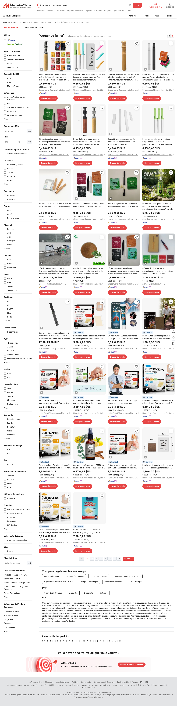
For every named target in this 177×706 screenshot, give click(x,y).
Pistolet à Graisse (11, 615)
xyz (120, 641)
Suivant (127, 558)
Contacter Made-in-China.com (104, 682)
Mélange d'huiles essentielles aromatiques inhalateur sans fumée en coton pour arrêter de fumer (157, 271)
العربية (122, 685)
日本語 (51, 685)
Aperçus (135, 682)
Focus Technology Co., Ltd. (87, 692)
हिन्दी (139, 685)
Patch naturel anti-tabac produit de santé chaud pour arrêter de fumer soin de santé (158, 337)
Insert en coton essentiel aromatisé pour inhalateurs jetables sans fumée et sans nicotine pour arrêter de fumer (89, 77)
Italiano (95, 685)
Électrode (7, 623)
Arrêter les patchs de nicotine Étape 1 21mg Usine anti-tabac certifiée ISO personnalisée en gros (122, 466)
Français (60, 685)
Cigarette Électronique (75, 11)
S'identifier (170, 7)
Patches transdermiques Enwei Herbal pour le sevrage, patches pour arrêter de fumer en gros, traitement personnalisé (54, 531)
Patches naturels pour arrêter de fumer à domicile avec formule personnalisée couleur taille (158, 401)
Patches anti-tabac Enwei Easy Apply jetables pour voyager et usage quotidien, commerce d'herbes (122, 401)
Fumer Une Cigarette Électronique (127, 576)
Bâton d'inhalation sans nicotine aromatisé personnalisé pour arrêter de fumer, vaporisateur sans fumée (88, 142)
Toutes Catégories (13, 16)
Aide (147, 16)
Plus (44, 598)
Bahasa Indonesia (88, 687)
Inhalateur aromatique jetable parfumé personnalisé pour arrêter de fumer (88, 205)
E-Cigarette (8, 619)
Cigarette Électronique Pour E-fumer (58, 581)
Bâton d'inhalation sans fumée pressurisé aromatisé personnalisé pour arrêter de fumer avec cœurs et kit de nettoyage (123, 271)
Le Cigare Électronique (89, 581)
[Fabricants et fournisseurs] (17, 5)
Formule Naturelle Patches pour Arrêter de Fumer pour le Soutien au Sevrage (89, 337)
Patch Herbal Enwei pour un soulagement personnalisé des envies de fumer (55, 401)
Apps (157, 16)
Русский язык (105, 685)
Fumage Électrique (51, 576)
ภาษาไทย (146, 685)
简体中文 (34, 685)
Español (68, 685)
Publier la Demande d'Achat (131, 665)
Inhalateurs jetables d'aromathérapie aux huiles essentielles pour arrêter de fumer (123, 206)
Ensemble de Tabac (11, 611)
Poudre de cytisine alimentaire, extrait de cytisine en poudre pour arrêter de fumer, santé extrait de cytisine (88, 271)
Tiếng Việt (163, 685)
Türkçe (155, 685)
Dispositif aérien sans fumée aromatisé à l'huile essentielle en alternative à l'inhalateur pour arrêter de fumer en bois (123, 77)
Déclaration (49, 682)
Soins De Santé (60, 11)
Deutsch (77, 685)
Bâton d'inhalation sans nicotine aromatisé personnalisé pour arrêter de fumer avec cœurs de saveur (54, 142)
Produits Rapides (123, 682)
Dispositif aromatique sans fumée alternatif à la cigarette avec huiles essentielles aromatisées (121, 142)
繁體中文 (43, 685)
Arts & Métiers (9, 627)
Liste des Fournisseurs (33, 27)
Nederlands (131, 685)
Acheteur (132, 16)
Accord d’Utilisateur (62, 682)
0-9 (43, 641)
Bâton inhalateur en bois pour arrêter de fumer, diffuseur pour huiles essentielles (55, 205)
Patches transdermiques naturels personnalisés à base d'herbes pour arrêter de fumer (87, 401)
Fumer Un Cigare (135, 581)
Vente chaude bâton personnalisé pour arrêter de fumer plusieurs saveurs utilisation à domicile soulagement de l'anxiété (54, 77)
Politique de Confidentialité (81, 682)
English (26, 685)
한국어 (115, 685)
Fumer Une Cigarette (98, 576)
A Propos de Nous (36, 682)
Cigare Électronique (119, 11)
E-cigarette (88, 11)
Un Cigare (107, 11)
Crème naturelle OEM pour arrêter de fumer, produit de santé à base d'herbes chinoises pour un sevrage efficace (123, 337)
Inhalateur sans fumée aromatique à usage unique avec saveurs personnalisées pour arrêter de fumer (157, 142)
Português (86, 685)
